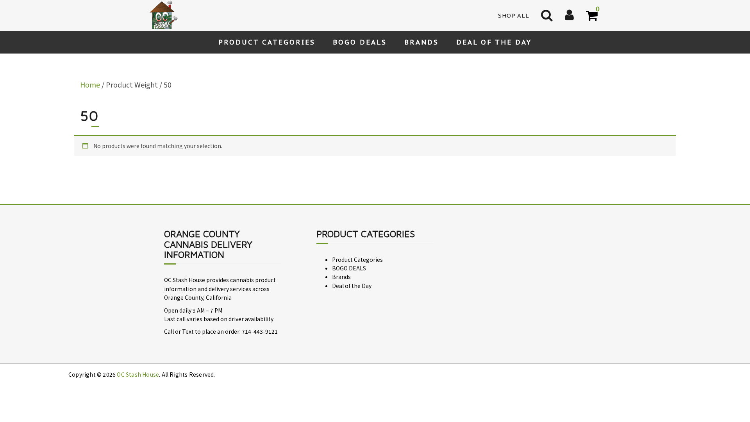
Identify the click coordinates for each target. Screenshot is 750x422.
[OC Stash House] (162, 15)
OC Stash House (138, 374)
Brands (421, 42)
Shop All (513, 15)
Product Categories (266, 42)
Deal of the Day (494, 42)
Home (90, 84)
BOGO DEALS (360, 42)
